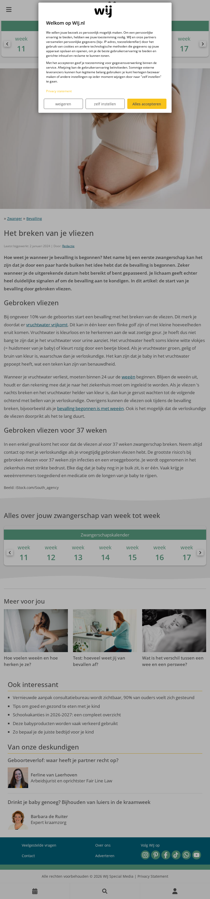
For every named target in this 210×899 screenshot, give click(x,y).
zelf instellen (105, 103)
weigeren (63, 103)
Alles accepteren (146, 103)
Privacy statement (59, 91)
